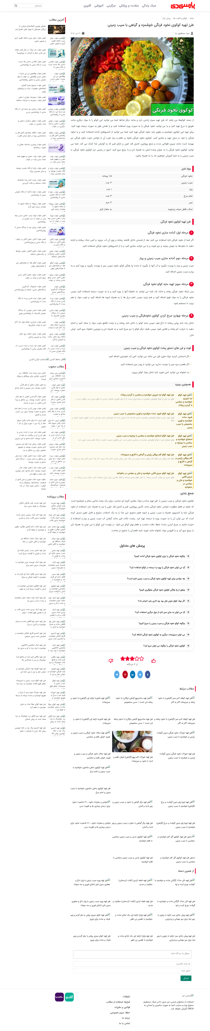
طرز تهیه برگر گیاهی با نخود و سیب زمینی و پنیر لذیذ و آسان (132, 825)
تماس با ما (124, 1023)
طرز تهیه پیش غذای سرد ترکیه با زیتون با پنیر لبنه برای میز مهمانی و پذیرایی (176, 938)
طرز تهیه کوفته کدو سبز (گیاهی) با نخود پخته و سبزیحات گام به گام (174, 721)
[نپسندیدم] (111, 660)
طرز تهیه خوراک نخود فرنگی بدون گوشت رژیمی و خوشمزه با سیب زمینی (177, 755)
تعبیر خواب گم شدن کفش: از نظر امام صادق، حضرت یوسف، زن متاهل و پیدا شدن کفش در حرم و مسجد (30, 399)
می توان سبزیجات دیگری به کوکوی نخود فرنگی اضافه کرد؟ (158, 634)
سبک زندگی (149, 6)
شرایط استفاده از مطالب (118, 1002)
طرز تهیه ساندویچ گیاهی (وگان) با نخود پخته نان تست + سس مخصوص (133, 721)
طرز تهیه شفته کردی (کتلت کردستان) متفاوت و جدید (133, 903)
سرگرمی (111, 6)
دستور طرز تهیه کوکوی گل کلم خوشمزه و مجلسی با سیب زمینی (177, 859)
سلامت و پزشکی (129, 6)
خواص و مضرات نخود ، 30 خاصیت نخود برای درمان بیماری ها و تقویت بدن (91, 825)
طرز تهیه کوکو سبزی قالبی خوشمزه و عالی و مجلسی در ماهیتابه (145, 473)
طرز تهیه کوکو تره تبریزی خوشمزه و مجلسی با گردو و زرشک (147, 395)
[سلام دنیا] (59, 1001)
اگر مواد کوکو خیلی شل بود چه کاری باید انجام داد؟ (161, 601)
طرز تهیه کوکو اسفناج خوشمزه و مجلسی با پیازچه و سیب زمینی (145, 435)
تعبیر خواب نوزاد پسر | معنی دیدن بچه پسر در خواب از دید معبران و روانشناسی (30, 218)
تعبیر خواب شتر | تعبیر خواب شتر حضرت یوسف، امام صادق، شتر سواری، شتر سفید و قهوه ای (30, 470)
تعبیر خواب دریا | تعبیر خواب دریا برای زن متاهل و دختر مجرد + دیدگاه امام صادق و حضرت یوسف (30, 458)
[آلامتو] (69, 1001)
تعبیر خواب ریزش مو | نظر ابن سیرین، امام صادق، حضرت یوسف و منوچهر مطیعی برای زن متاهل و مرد (30, 447)
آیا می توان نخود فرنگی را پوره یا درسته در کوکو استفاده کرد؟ (157, 567)
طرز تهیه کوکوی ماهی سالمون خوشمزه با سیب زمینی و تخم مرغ (90, 790)
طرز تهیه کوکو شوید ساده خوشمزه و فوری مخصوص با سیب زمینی (144, 413)
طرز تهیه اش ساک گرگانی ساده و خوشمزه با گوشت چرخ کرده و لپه (176, 903)
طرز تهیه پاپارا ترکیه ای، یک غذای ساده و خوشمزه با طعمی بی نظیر (135, 938)
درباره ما (126, 1018)
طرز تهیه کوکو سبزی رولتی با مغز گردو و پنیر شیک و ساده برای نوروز (92, 938)
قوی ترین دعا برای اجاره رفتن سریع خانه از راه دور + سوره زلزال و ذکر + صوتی (31, 423)
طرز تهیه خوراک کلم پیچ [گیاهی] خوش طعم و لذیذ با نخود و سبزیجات (133, 759)
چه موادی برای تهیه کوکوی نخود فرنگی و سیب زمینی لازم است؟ (156, 578)
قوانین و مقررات (122, 1007)
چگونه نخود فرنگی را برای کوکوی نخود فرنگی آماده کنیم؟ (159, 556)
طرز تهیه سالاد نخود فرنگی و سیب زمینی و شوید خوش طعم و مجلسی (92, 755)
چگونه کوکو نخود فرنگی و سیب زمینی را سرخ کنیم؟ (162, 623)
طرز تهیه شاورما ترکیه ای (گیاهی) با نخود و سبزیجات (92, 721)
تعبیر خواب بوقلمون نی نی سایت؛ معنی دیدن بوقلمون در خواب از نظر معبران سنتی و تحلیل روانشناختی (31, 76)
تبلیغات (126, 996)
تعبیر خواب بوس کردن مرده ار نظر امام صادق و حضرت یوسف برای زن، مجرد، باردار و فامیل (30, 411)
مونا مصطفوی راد (182, 33)
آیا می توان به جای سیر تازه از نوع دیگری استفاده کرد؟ (160, 612)
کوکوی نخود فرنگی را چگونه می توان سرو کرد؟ (164, 646)
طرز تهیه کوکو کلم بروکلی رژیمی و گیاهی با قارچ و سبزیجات (147, 454)
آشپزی (87, 6)
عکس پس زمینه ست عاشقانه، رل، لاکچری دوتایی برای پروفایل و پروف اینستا (31, 376)
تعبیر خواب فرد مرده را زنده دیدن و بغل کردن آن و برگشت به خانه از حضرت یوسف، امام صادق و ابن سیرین (30, 435)
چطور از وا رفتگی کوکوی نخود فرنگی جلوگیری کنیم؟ (162, 590)
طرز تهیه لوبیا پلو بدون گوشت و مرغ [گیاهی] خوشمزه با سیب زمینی (176, 825)
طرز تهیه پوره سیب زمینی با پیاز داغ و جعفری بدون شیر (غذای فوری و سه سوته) (91, 903)
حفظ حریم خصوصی (120, 1012)
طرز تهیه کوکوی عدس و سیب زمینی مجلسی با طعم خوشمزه (133, 859)
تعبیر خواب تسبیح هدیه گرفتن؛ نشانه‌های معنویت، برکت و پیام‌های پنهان (32, 88)
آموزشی (98, 6)
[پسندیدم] (153, 660)
